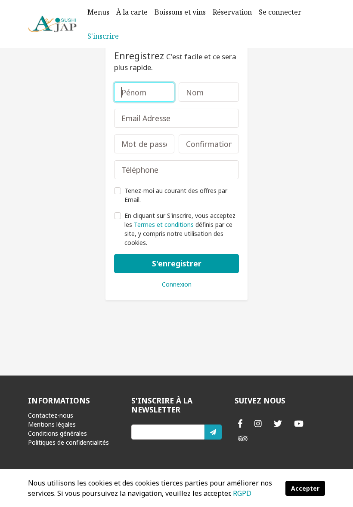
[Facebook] (240, 423)
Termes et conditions (164, 224)
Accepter (305, 488)
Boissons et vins (180, 12)
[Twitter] (277, 423)
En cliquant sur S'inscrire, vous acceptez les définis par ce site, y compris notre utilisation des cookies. (179, 229)
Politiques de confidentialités (68, 442)
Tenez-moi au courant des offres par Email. (175, 195)
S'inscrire (103, 36)
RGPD (242, 493)
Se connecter (280, 12)
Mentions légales (52, 424)
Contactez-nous (50, 415)
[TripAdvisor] (243, 438)
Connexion (177, 284)
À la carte (132, 12)
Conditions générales (57, 433)
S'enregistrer (176, 263)
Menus (98, 12)
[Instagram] (258, 423)
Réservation (232, 12)
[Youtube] (299, 423)
